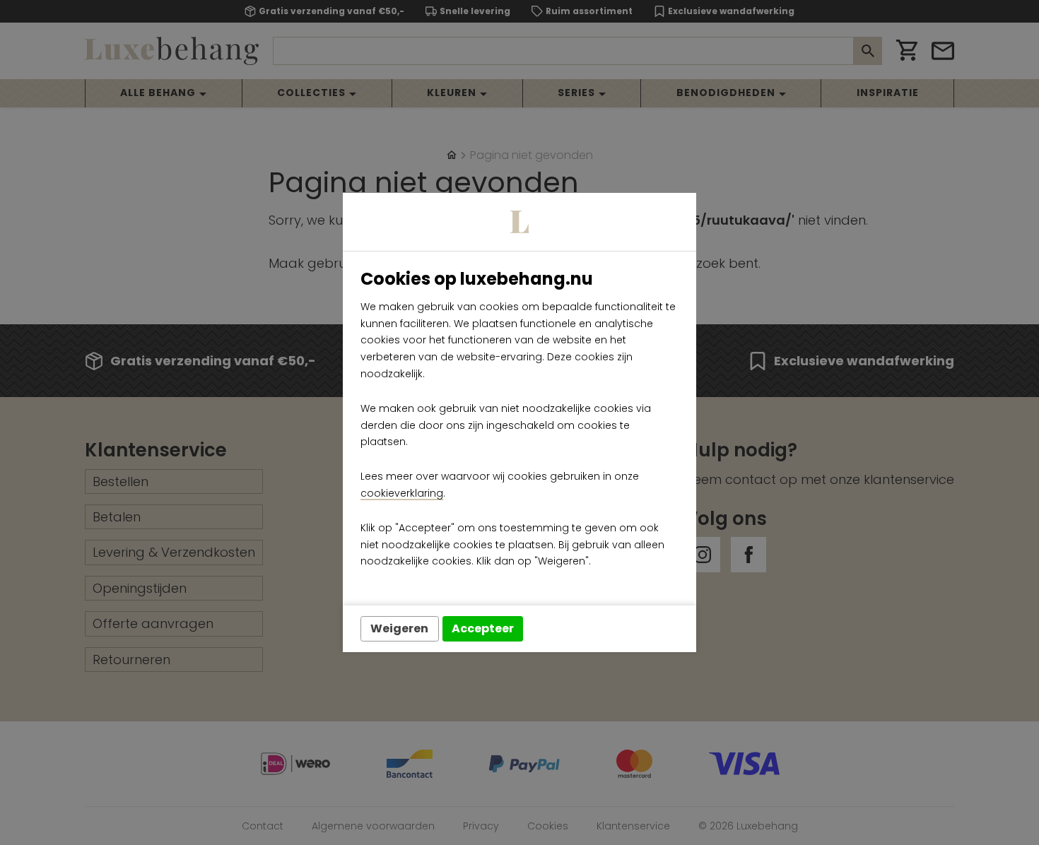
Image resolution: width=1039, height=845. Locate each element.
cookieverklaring (401, 493)
